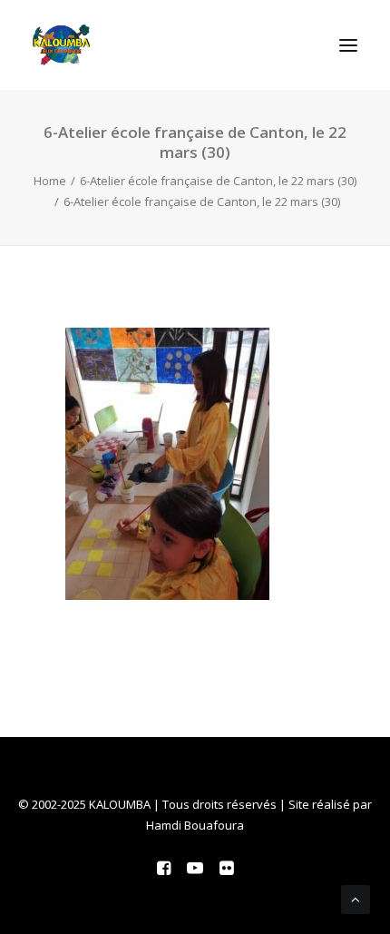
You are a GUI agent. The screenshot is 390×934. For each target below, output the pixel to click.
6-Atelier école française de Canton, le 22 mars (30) (218, 180)
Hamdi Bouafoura (195, 825)
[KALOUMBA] (61, 45)
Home (50, 180)
